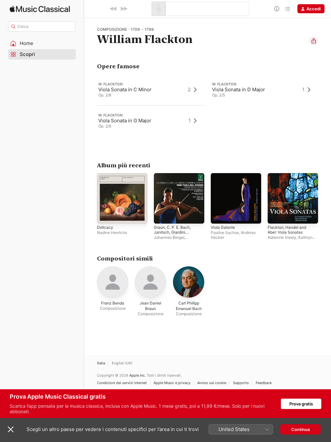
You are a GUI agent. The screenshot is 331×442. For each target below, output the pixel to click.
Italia (101, 363)
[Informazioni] (277, 8)
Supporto (241, 383)
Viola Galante (223, 227)
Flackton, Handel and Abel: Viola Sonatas (287, 230)
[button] (42, 43)
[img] (40, 9)
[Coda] (288, 8)
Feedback (264, 383)
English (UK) (122, 363)
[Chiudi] (11, 429)
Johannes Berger (169, 237)
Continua (300, 429)
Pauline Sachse (225, 232)
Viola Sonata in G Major (124, 120)
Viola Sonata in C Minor (125, 89)
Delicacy (105, 227)
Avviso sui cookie (211, 383)
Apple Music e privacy (172, 383)
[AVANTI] (124, 9)
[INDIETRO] (113, 9)
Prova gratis (301, 403)
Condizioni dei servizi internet (122, 383)
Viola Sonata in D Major (238, 89)
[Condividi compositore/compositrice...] (313, 41)
